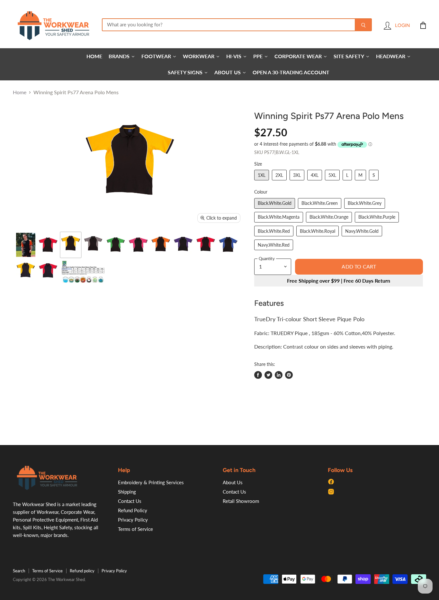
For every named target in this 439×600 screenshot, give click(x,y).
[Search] (363, 24)
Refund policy (82, 570)
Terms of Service (135, 529)
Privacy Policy (133, 520)
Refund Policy (132, 510)
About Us (233, 482)
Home (19, 92)
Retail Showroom (241, 501)
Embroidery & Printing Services (151, 482)
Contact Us (129, 501)
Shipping (127, 492)
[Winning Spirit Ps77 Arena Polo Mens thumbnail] (25, 245)
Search (19, 570)
